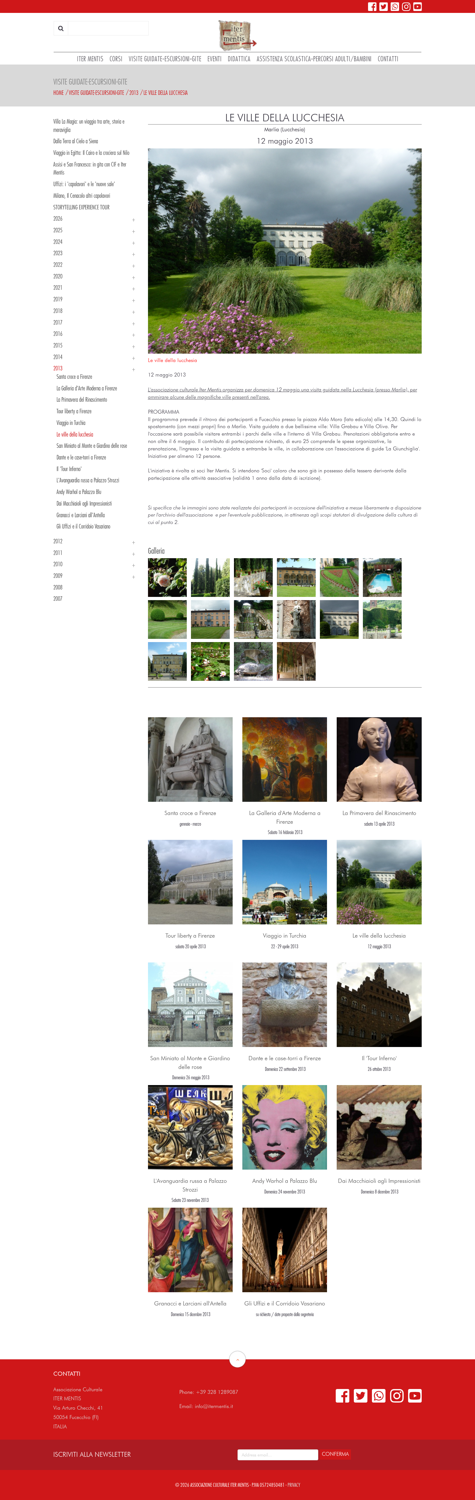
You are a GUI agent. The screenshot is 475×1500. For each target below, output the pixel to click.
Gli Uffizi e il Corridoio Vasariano (83, 526)
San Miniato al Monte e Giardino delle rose (92, 445)
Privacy (294, 1485)
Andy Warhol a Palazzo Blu (79, 491)
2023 (57, 253)
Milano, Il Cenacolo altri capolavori (81, 195)
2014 (57, 356)
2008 (57, 587)
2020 (57, 276)
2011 (57, 552)
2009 (57, 575)
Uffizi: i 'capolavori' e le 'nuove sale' (84, 183)
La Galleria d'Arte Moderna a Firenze (87, 388)
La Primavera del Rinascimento (82, 399)
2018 (57, 310)
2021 (57, 287)
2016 (57, 333)
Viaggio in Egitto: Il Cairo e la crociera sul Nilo (91, 152)
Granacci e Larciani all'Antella (81, 514)
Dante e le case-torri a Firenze (81, 457)
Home (58, 92)
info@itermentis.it (214, 1406)
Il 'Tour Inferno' (69, 468)
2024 (57, 241)
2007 (57, 598)
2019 (57, 299)
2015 (57, 345)
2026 (57, 218)
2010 (57, 564)
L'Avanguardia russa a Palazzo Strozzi (88, 480)
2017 (57, 322)
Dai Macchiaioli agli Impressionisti (84, 503)
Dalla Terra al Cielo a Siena (75, 141)
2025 (57, 230)
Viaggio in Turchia (71, 422)
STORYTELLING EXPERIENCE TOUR (81, 207)
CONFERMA (335, 1454)
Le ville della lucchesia (165, 92)
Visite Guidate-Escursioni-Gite (96, 92)
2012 (57, 541)
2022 (57, 264)
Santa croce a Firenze (74, 376)
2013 (133, 92)
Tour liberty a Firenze (74, 411)
